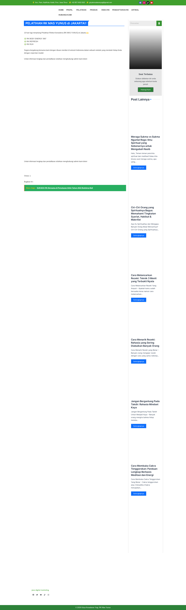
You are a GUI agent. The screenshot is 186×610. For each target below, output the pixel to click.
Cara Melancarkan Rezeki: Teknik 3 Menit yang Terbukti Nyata (144, 278)
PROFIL (69, 10)
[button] (70, 10)
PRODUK (94, 10)
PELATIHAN (81, 10)
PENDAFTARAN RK (120, 10)
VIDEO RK (105, 10)
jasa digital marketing (40, 590)
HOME (61, 10)
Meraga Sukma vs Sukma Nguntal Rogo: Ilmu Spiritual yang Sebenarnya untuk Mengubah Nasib (145, 142)
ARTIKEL (135, 10)
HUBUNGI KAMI (65, 15)
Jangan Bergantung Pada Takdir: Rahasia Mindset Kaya (145, 404)
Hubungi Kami (146, 90)
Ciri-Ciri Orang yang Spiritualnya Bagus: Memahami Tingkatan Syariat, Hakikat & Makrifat (143, 213)
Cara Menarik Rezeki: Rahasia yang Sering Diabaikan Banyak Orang (145, 342)
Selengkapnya (138, 168)
